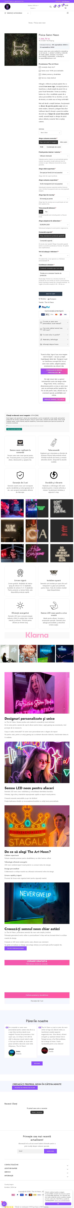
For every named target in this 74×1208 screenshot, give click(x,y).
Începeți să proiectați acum (25, 1088)
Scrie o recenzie (37, 1112)
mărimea (41, 129)
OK (58, 1203)
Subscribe (50, 1151)
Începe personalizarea (15, 948)
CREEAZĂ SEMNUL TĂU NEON (54, 399)
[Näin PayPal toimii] (44, 307)
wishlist (43, 299)
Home (30, 23)
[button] (51, 7)
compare (53, 299)
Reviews (37, 1063)
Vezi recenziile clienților (14, 429)
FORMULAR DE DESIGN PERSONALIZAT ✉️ (54, 371)
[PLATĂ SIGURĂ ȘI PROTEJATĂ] (54, 315)
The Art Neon (49, 302)
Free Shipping (50, 41)
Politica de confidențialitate (62, 1200)
